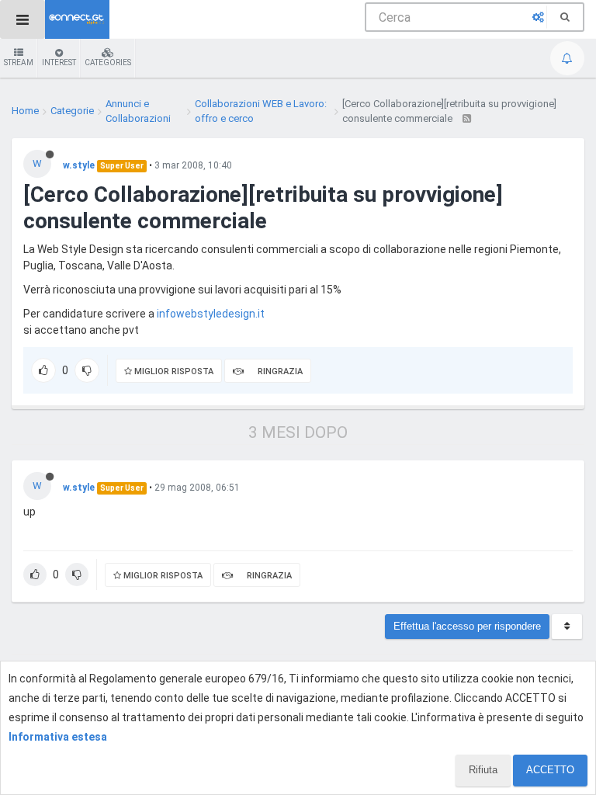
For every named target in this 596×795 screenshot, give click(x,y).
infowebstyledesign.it (211, 313)
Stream (18, 62)
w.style (79, 165)
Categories (108, 62)
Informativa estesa (58, 737)
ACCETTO (550, 770)
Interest (59, 62)
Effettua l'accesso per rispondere (467, 626)
